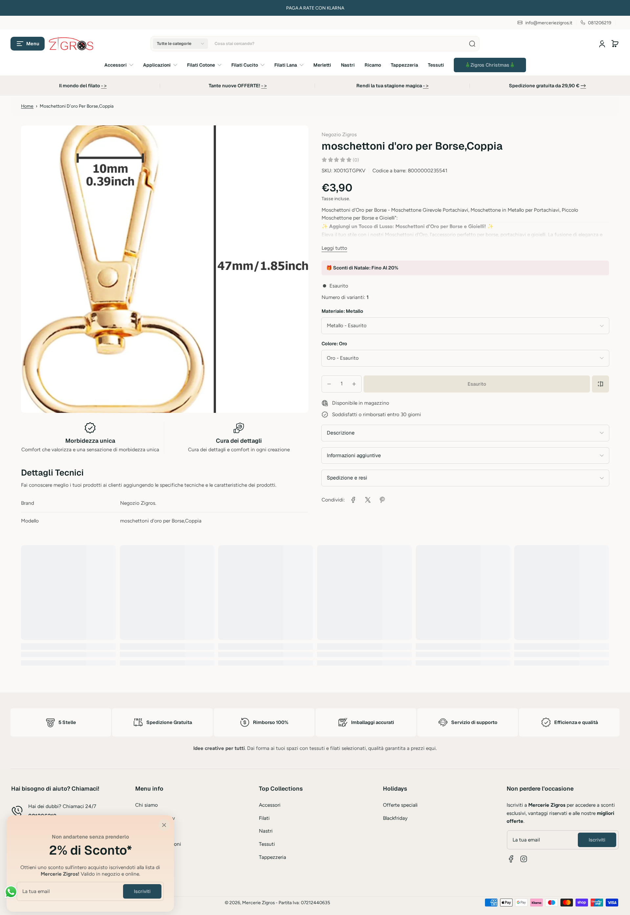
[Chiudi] (164, 825)
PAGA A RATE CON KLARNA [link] (54, 8)
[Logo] (71, 43)
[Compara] (600, 384)
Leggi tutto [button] (334, 248)
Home (27, 106)
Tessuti (267, 844)
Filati (264, 818)
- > (104, 86)
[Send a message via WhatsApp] (11, 892)
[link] (490, 65)
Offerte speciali (400, 805)
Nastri (266, 831)
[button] (27, 44)
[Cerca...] (472, 43)
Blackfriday (395, 818)
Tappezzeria (272, 857)
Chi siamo (146, 805)
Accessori (270, 805)
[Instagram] (524, 859)
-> (583, 86)
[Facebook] (511, 859)
